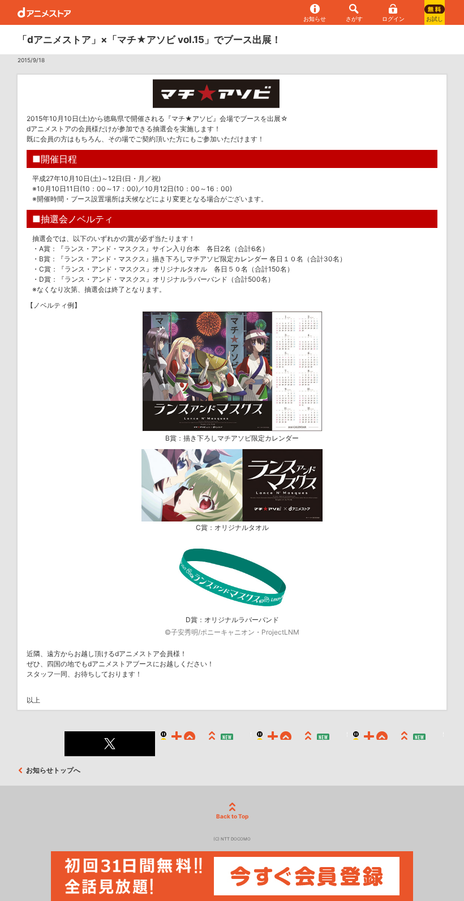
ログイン (393, 18)
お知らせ (314, 18)
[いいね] (206, 743)
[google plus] (302, 743)
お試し (434, 18)
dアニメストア (44, 12)
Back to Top (232, 816)
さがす (354, 18)
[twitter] (110, 743)
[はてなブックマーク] (398, 743)
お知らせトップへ (53, 770)
